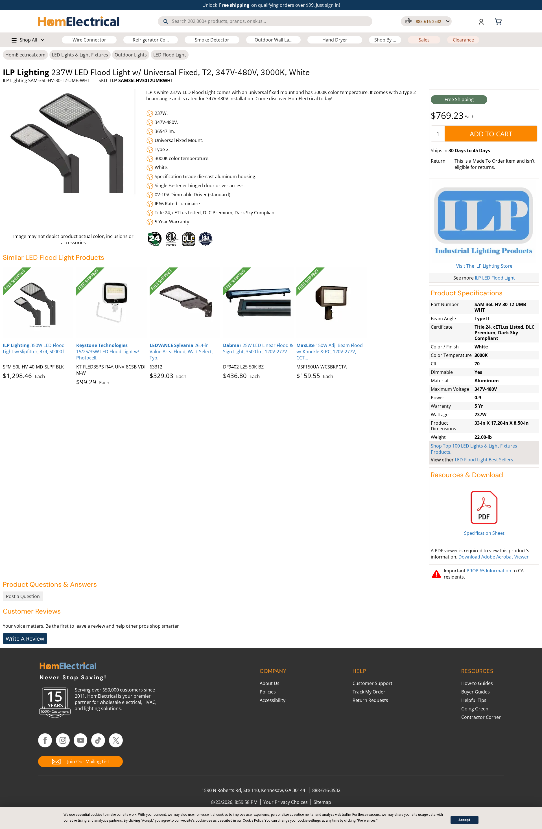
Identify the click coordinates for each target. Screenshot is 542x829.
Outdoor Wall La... (273, 40)
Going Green (474, 709)
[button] (426, 21)
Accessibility (272, 700)
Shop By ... (385, 40)
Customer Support (372, 683)
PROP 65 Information (489, 571)
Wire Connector (89, 40)
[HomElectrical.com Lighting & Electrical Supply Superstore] (68, 666)
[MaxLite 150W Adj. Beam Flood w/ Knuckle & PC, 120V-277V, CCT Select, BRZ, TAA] (331, 302)
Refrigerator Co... (151, 40)
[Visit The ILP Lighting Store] (484, 221)
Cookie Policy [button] (253, 821)
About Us (269, 683)
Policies (268, 692)
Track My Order (369, 692)
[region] (286, 237)
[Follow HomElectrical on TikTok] (98, 740)
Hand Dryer (334, 40)
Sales (424, 40)
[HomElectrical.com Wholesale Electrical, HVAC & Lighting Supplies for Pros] (79, 21)
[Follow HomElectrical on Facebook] (45, 740)
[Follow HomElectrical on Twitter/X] (116, 740)
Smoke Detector (212, 40)
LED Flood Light (169, 55)
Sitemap (322, 802)
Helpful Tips (473, 700)
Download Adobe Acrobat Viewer (493, 557)
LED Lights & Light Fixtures (80, 55)
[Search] (165, 21)
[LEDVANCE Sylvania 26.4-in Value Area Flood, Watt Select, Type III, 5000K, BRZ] (185, 302)
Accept (464, 820)
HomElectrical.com (25, 55)
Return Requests (370, 700)
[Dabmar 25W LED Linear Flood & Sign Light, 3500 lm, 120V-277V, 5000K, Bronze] (258, 302)
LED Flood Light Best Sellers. (484, 460)
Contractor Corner (481, 717)
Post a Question (23, 596)
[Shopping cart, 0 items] (499, 21)
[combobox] (265, 21)
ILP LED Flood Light (495, 278)
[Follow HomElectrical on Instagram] (63, 740)
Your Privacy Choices (285, 802)
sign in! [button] (332, 5)
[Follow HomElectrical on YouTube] (81, 740)
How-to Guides (477, 683)
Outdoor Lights (131, 55)
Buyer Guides (475, 692)
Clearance (463, 40)
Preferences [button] (367, 821)
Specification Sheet (484, 533)
